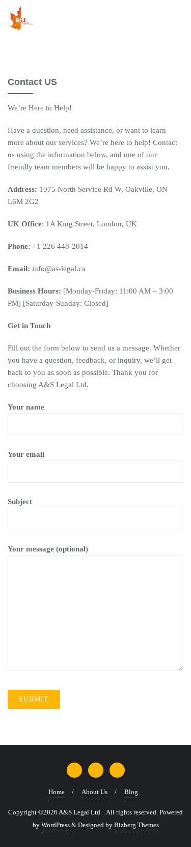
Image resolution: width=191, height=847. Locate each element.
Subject (20, 502)
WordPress (55, 825)
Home (56, 792)
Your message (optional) (48, 549)
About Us (94, 792)
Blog (131, 792)
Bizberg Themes (136, 825)
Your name (26, 407)
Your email (26, 454)
